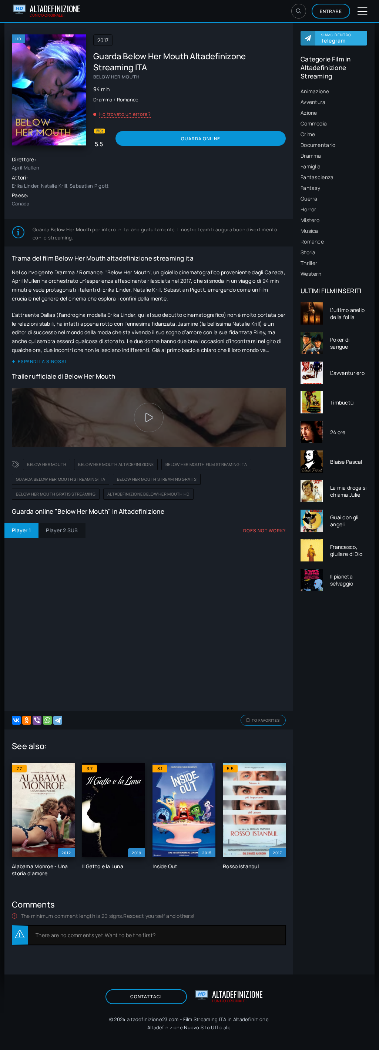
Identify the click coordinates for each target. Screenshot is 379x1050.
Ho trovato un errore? (125, 114)
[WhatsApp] (47, 720)
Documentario (318, 144)
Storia (308, 252)
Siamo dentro (336, 38)
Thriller (309, 262)
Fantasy (310, 187)
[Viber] (37, 720)
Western (311, 273)
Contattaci (146, 996)
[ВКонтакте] (16, 720)
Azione (309, 112)
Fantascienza (317, 177)
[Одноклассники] (26, 720)
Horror (308, 209)
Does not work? (264, 530)
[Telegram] (57, 720)
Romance (312, 241)
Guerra (309, 198)
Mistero (310, 220)
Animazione (315, 91)
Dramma (311, 155)
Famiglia (311, 166)
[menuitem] (334, 91)
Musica (309, 230)
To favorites (266, 720)
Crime (308, 134)
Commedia (314, 123)
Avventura (313, 101)
